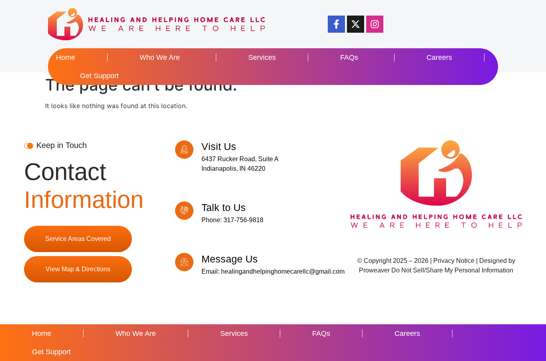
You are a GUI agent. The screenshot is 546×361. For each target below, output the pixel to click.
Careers (439, 57)
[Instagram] (374, 24)
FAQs (349, 57)
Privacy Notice (453, 260)
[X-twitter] (355, 24)
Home (65, 57)
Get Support (99, 76)
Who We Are (159, 57)
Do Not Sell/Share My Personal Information (452, 270)
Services (262, 57)
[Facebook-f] (336, 24)
